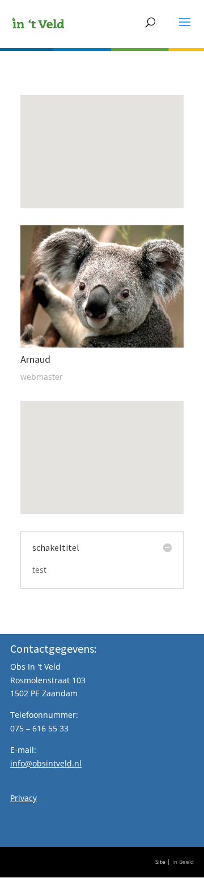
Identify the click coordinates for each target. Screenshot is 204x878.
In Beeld (183, 862)
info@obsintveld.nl (46, 763)
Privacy (23, 798)
